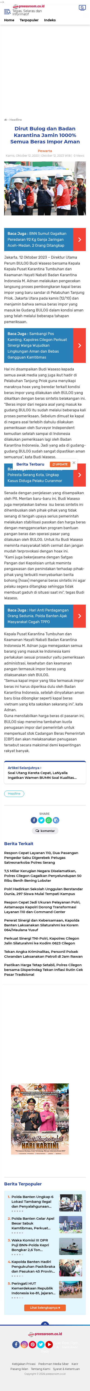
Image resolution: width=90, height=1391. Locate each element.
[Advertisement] (45, 69)
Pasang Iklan (19, 1369)
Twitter (43, 1350)
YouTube (52, 1350)
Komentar (47, 831)
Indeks (50, 20)
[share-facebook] (34, 820)
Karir (75, 1364)
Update (61, 464)
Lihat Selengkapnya (44, 1307)
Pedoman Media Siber (53, 1364)
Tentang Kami (40, 1369)
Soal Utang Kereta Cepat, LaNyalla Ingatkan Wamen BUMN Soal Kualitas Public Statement (41, 775)
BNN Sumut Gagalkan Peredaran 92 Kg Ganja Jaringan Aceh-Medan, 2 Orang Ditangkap (37, 239)
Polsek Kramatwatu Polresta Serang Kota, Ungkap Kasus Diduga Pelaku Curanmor (35, 475)
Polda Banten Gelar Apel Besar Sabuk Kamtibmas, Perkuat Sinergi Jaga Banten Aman (33, 1223)
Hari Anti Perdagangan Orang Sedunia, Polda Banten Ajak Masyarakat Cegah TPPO (38, 616)
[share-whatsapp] (48, 820)
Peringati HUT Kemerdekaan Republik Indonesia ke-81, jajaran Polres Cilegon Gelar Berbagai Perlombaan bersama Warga (32, 1288)
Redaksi (47, 1351)
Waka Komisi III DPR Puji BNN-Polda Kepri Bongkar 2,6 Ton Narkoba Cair (30, 1245)
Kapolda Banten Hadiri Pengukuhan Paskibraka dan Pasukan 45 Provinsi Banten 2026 (33, 1267)
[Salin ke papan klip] (56, 820)
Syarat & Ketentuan (66, 1369)
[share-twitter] (41, 820)
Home (9, 20)
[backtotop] (45, 1325)
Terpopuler (29, 20)
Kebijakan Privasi (24, 1364)
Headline (14, 793)
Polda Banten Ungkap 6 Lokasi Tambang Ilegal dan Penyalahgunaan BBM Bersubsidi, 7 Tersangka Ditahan (32, 1202)
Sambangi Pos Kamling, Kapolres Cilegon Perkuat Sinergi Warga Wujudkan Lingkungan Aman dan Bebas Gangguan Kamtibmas (37, 345)
